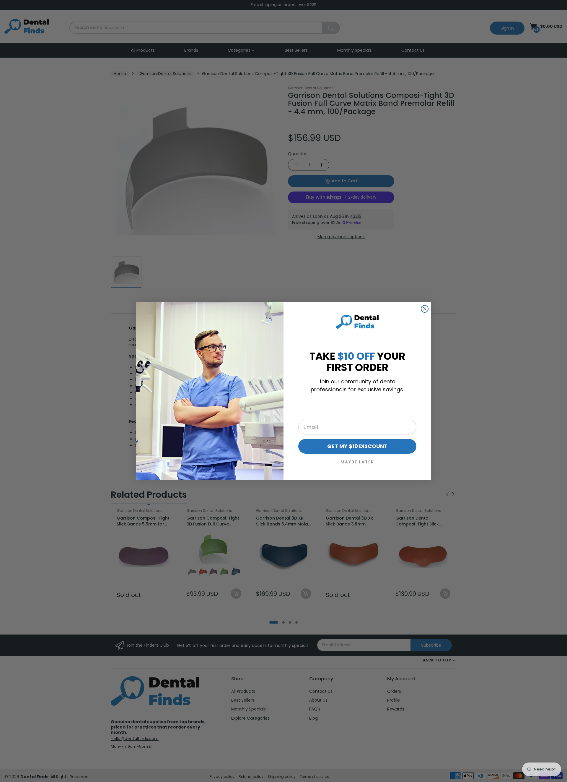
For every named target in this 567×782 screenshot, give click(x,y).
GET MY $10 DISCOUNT (357, 446)
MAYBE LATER (357, 462)
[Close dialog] (424, 308)
